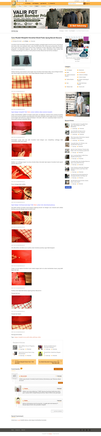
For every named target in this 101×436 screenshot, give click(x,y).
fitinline (26, 400)
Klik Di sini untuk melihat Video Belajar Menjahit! (77, 58)
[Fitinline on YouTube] (81, 430)
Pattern (31, 6)
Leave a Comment (58, 369)
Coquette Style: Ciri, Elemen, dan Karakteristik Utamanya (79, 144)
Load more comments (57, 411)
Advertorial (81, 70)
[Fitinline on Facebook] (87, 430)
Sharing (28, 3)
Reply (61, 382)
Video (20, 6)
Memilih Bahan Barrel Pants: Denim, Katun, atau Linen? (80, 181)
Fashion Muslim (70, 79)
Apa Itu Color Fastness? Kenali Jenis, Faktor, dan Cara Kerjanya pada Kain (80, 150)
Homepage (61, 30)
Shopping (36, 3)
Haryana (26, 388)
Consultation (43, 6)
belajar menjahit (18, 337)
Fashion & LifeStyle (83, 74)
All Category (69, 70)
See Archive (68, 187)
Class (50, 6)
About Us (44, 3)
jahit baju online (37, 337)
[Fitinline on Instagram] (84, 430)
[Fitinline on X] (90, 430)
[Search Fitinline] (84, 3)
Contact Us (52, 3)
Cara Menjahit (72, 30)
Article (37, 6)
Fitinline (50, 433)
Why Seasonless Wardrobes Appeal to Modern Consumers (80, 138)
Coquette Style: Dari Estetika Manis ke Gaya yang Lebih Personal (80, 162)
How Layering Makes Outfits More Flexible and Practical (79, 156)
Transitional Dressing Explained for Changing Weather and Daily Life (79, 175)
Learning (21, 3)
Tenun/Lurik (81, 86)
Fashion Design (82, 77)
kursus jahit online (27, 337)
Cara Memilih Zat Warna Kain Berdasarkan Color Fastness (78, 131)
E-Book (25, 6)
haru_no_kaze (24, 376)
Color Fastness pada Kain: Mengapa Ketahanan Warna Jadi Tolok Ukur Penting (80, 169)
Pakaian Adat (69, 86)
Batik (67, 72)
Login (18, 420)
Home (12, 429)
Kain (67, 83)
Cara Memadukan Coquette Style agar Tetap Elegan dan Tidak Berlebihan (79, 125)
